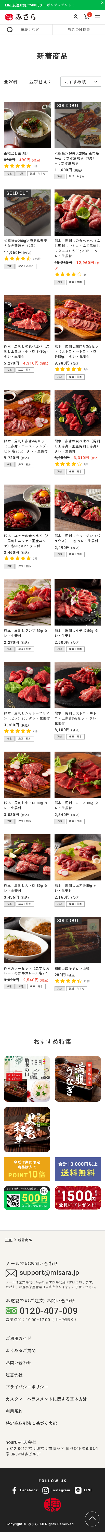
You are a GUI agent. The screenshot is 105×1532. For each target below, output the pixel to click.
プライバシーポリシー (27, 1387)
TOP (8, 1239)
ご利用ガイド (18, 1338)
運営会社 (14, 1375)
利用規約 (14, 1411)
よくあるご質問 (21, 1350)
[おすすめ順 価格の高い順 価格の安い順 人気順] (80, 82)
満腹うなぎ (29, 29)
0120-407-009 (49, 1311)
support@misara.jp (49, 1273)
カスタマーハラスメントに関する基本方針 (46, 1399)
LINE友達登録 (16, 5)
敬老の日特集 (79, 29)
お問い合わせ (18, 1362)
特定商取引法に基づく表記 (31, 1423)
